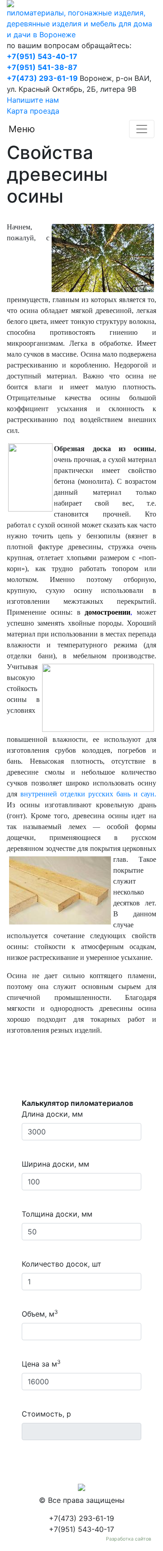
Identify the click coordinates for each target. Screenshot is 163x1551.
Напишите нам (33, 99)
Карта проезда (33, 110)
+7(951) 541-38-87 (42, 67)
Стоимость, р (46, 1413)
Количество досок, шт (61, 1263)
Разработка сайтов (128, 1539)
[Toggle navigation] (141, 129)
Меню (22, 129)
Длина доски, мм (52, 1114)
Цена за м (41, 1363)
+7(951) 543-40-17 (42, 56)
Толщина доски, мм (57, 1213)
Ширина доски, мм (55, 1163)
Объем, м (40, 1313)
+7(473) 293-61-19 (42, 78)
